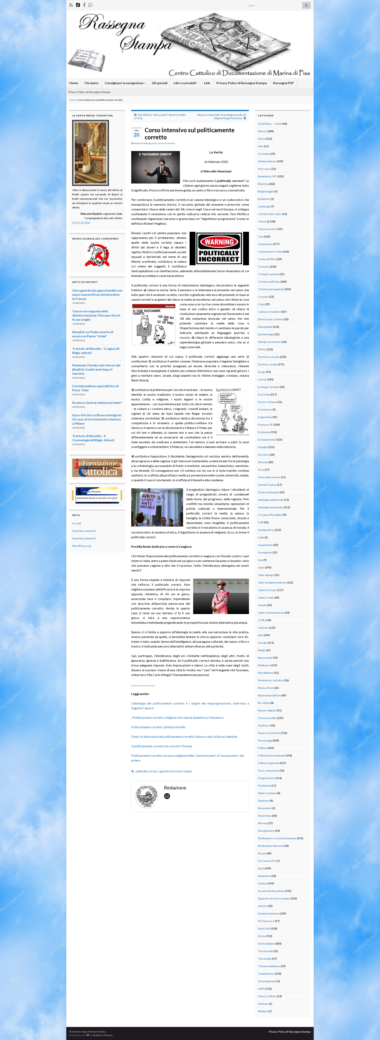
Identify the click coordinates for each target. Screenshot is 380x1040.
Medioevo (264, 665)
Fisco (261, 469)
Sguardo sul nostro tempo (161, 143)
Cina (260, 236)
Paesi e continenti (269, 733)
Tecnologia (265, 958)
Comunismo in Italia (270, 251)
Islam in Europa (267, 590)
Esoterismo (265, 409)
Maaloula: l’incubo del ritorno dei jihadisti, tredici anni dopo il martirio (96, 369)
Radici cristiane (267, 793)
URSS (261, 988)
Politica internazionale (271, 755)
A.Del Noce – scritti (270, 123)
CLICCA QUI (81, 222)
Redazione (139, 143)
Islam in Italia (266, 597)
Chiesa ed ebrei (267, 229)
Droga (261, 372)
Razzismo (263, 800)
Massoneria (265, 657)
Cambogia (264, 206)
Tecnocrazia (265, 951)
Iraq (260, 560)
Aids (260, 146)
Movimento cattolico (270, 680)
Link (207, 83)
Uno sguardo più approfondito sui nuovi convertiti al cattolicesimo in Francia (97, 294)
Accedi (76, 523)
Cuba (261, 304)
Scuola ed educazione (271, 891)
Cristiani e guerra (268, 274)
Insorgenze (265, 552)
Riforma (262, 823)
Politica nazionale (268, 763)
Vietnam (263, 1003)
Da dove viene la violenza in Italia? (97, 402)
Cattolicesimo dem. (270, 214)
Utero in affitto (267, 996)
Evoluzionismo (266, 439)
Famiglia (263, 447)
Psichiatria (264, 785)
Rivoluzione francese (270, 845)
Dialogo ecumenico (269, 341)
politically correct (147, 771)
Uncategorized (267, 981)
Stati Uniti (264, 928)
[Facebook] (84, 4)
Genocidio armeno (269, 477)
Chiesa (262, 221)
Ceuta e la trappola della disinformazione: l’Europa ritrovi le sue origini (96, 315)
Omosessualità (267, 718)
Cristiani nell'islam (269, 281)
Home (73, 83)
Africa (261, 138)
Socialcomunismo (268, 913)
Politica (262, 748)
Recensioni (265, 808)
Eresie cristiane (267, 402)
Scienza (262, 883)
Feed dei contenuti (84, 530)
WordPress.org (81, 546)
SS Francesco (266, 921)
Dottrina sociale (267, 364)
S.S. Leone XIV (267, 860)
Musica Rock (265, 687)
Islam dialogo (266, 575)
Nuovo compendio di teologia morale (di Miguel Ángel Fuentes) (222, 116)
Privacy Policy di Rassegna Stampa (241, 83)
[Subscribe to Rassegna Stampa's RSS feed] (71, 4)
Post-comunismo (268, 770)
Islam (261, 567)
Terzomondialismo (269, 966)
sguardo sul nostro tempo (175, 771)
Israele (262, 605)
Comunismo (265, 244)
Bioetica (263, 183)
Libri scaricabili (185, 83)
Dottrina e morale (268, 356)
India (261, 537)
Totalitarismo (266, 973)
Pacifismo (264, 725)
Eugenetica (265, 417)
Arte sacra (264, 168)
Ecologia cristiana (268, 387)
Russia (262, 853)
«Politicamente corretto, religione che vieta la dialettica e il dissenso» (177, 717)
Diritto (262, 349)
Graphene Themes (103, 1035)
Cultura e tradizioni (269, 311)
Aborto (262, 131)
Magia (261, 650)
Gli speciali (159, 83)
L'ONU (262, 620)
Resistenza (265, 815)
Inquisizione (265, 545)
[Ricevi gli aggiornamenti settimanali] (90, 4)
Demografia (265, 326)
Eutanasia (264, 432)
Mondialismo (265, 672)
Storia (261, 936)
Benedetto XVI (267, 176)
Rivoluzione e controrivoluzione (277, 838)
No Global (264, 702)
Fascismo (263, 454)
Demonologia (266, 334)
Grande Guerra (267, 484)
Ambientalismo (267, 161)
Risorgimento (266, 830)
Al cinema (264, 153)
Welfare (263, 1011)
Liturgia (262, 642)
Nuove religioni (267, 710)
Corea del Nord (267, 259)
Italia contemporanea (271, 612)
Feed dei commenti (84, 538)
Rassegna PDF (283, 83)
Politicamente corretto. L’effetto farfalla (158, 727)
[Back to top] (371, 1031)
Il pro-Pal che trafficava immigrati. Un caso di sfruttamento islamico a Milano (97, 419)
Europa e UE (265, 424)
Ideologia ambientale (271, 499)
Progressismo (266, 778)
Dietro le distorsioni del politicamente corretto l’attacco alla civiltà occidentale (184, 736)
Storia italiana (266, 943)
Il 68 (260, 522)
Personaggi (265, 740)
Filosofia (263, 462)
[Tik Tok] (78, 4)
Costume (263, 266)
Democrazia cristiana (270, 319)
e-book (262, 379)
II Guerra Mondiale (269, 514)
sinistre (262, 906)
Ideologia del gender (270, 507)
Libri (260, 635)
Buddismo (264, 199)
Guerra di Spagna (268, 492)
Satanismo (264, 875)
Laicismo (263, 627)
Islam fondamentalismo (272, 582)
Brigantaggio (266, 191)
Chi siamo (91, 83)
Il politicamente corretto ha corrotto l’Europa (161, 746)
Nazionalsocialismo (269, 695)
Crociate (263, 296)
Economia (264, 394)
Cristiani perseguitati (271, 289)
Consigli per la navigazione (124, 83)
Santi (261, 868)
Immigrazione (266, 529)
